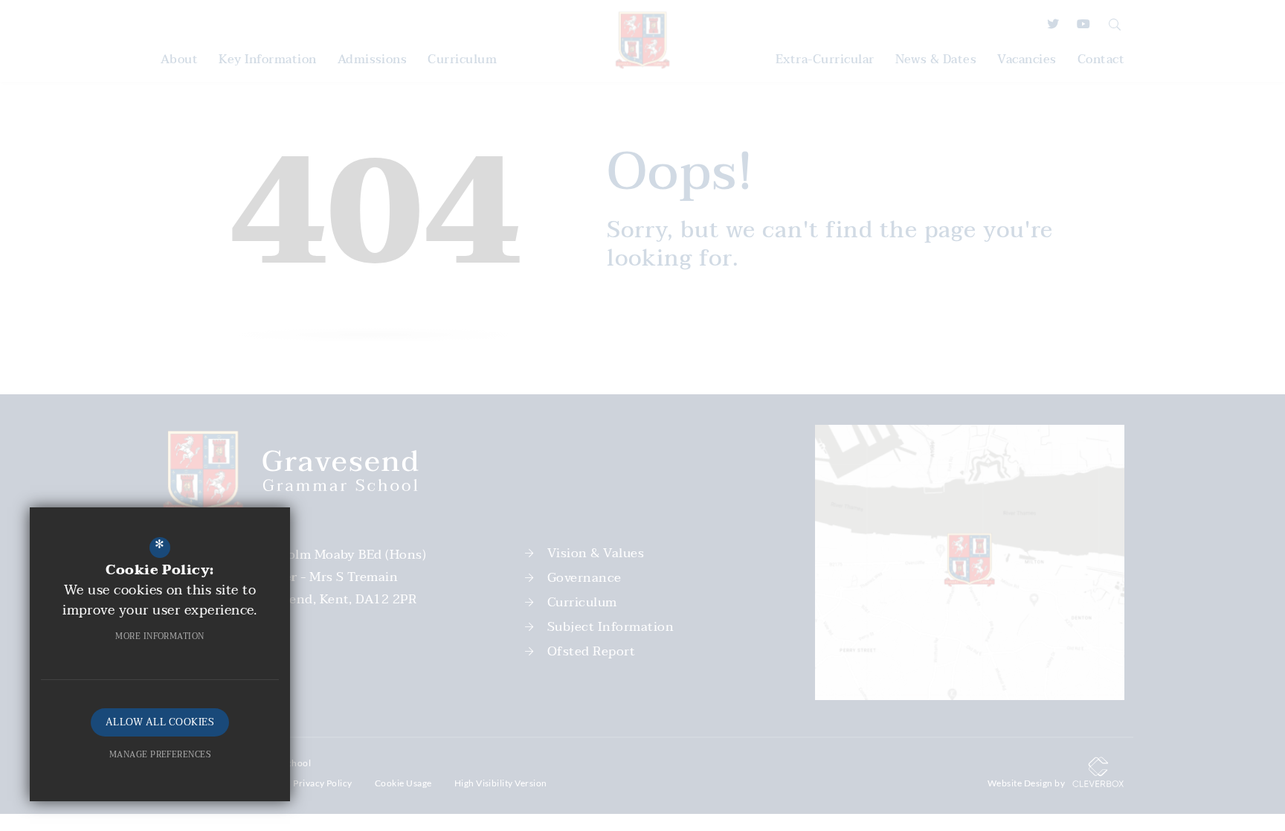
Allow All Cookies (160, 722)
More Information (159, 636)
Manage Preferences (160, 755)
